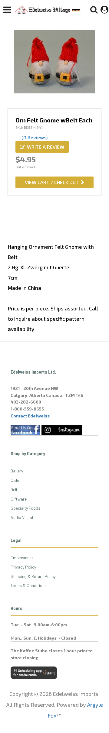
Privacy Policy (23, 566)
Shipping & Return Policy (33, 576)
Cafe (15, 480)
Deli (14, 489)
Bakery (17, 470)
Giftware (19, 498)
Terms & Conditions (29, 585)
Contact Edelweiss (30, 415)
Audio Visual (22, 517)
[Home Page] (48, 9)
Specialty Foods (25, 508)
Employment (22, 557)
